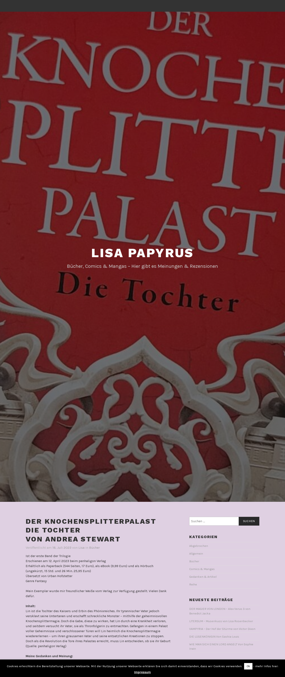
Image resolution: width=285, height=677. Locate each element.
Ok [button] (248, 666)
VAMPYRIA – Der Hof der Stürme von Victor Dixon (222, 629)
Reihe (193, 584)
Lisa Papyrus (142, 252)
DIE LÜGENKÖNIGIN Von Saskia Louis (214, 636)
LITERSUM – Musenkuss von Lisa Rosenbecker (221, 621)
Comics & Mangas (202, 569)
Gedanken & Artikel (203, 577)
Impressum (142, 672)
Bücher (94, 548)
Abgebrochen (198, 546)
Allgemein (196, 553)
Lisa (81, 548)
